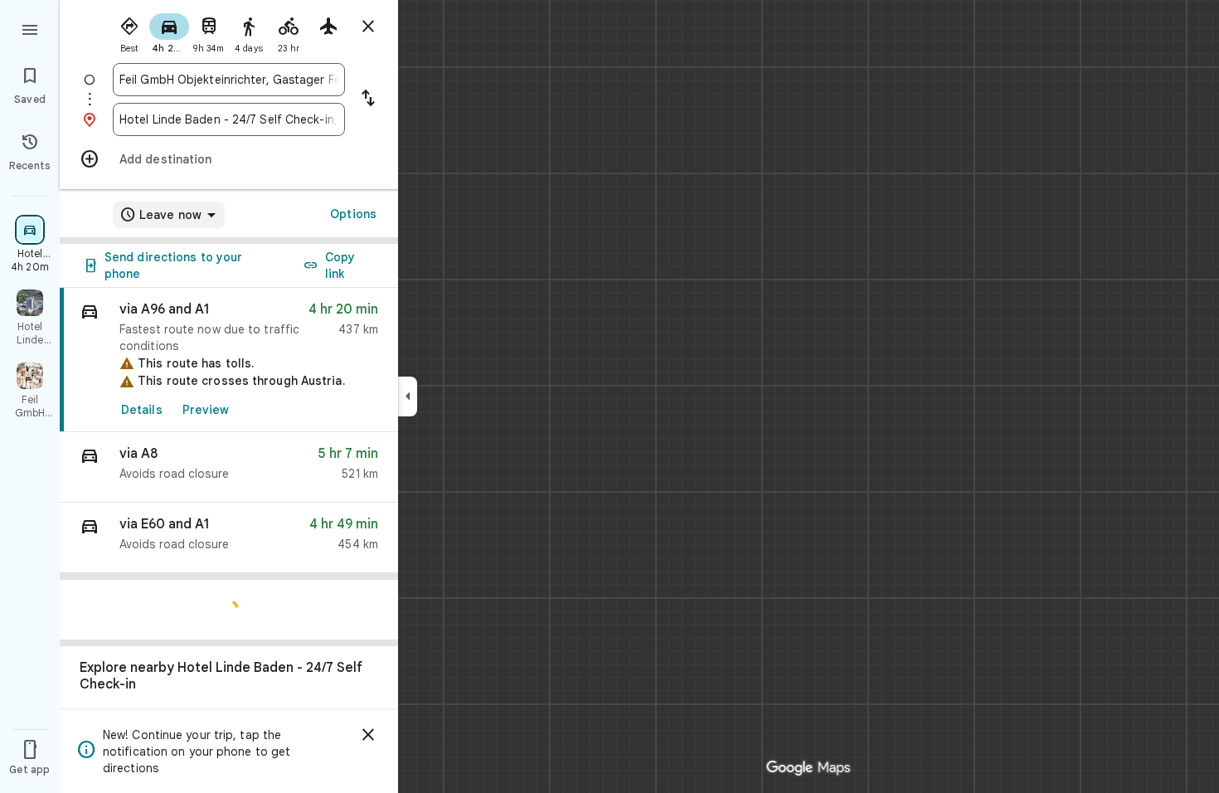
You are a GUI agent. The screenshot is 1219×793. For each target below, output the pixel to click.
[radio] (129, 31)
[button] (229, 467)
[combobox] (228, 79)
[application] (609, 396)
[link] (229, 360)
